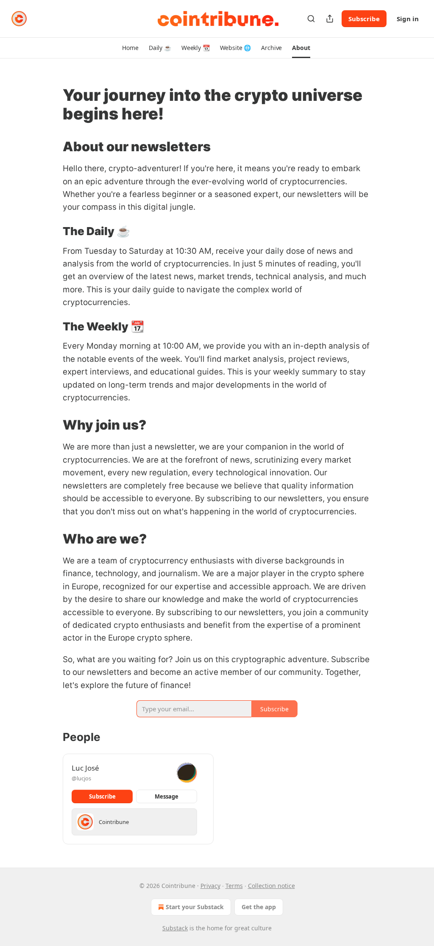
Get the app (259, 907)
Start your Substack (195, 907)
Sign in (408, 18)
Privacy (210, 886)
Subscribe (364, 18)
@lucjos (81, 778)
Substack (175, 928)
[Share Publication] (329, 18)
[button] (130, 48)
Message (166, 796)
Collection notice (271, 886)
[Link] (51, 104)
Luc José (85, 768)
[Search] (311, 18)
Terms (234, 886)
